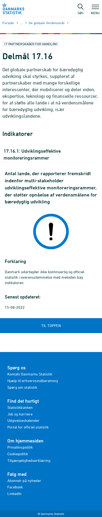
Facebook (15, 487)
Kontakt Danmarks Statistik (29, 374)
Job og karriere (19, 414)
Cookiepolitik (17, 454)
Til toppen (51, 325)
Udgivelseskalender (23, 420)
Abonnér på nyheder (24, 480)
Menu (95, 13)
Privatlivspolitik (20, 447)
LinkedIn (14, 493)
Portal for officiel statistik (28, 427)
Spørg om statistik (22, 387)
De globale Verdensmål (47, 23)
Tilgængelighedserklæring (28, 460)
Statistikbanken (20, 407)
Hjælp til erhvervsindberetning (32, 381)
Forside (8, 23)
